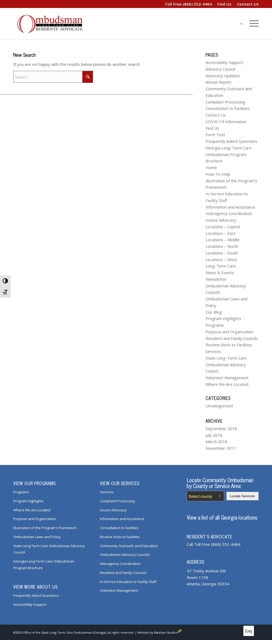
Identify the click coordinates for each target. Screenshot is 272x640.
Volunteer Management (227, 377)
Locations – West (221, 259)
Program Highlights (223, 318)
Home (211, 167)
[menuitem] (224, 4)
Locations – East (221, 233)
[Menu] (252, 23)
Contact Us (216, 115)
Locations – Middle (223, 239)
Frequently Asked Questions (231, 141)
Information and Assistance (230, 207)
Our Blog (214, 312)
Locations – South (222, 253)
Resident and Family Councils (232, 338)
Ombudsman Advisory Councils (125, 554)
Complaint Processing (225, 102)
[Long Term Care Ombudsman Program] (53, 23)
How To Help (218, 174)
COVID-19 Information (226, 121)
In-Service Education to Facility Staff (128, 581)
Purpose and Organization (229, 331)
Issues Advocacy (221, 220)
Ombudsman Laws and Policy (37, 536)
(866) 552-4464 (197, 4)
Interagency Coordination (229, 213)
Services (213, 351)
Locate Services (242, 496)
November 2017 (221, 448)
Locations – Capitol (223, 226)
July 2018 (214, 435)
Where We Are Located (227, 384)
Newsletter (216, 279)
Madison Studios (165, 632)
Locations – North (222, 246)
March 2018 (216, 441)
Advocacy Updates (223, 75)
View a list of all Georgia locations (222, 517)
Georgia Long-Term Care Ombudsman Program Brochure (229, 154)
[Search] (241, 23)
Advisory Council (220, 69)
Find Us (212, 128)
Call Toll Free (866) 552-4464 (213, 544)
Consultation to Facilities (228, 108)
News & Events (220, 272)
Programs (215, 325)
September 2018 (221, 428)
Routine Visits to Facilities (229, 344)
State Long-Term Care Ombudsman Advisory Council (226, 364)
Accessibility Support (224, 62)
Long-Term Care (221, 266)
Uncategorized (219, 405)
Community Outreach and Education (129, 545)
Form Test (215, 134)
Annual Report (218, 82)
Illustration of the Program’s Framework (44, 527)
